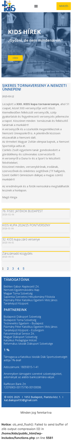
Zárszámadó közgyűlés (17, 253)
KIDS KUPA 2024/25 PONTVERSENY (26, 225)
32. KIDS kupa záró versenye (21, 239)
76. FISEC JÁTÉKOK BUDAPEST (22, 211)
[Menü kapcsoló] (36, 6)
